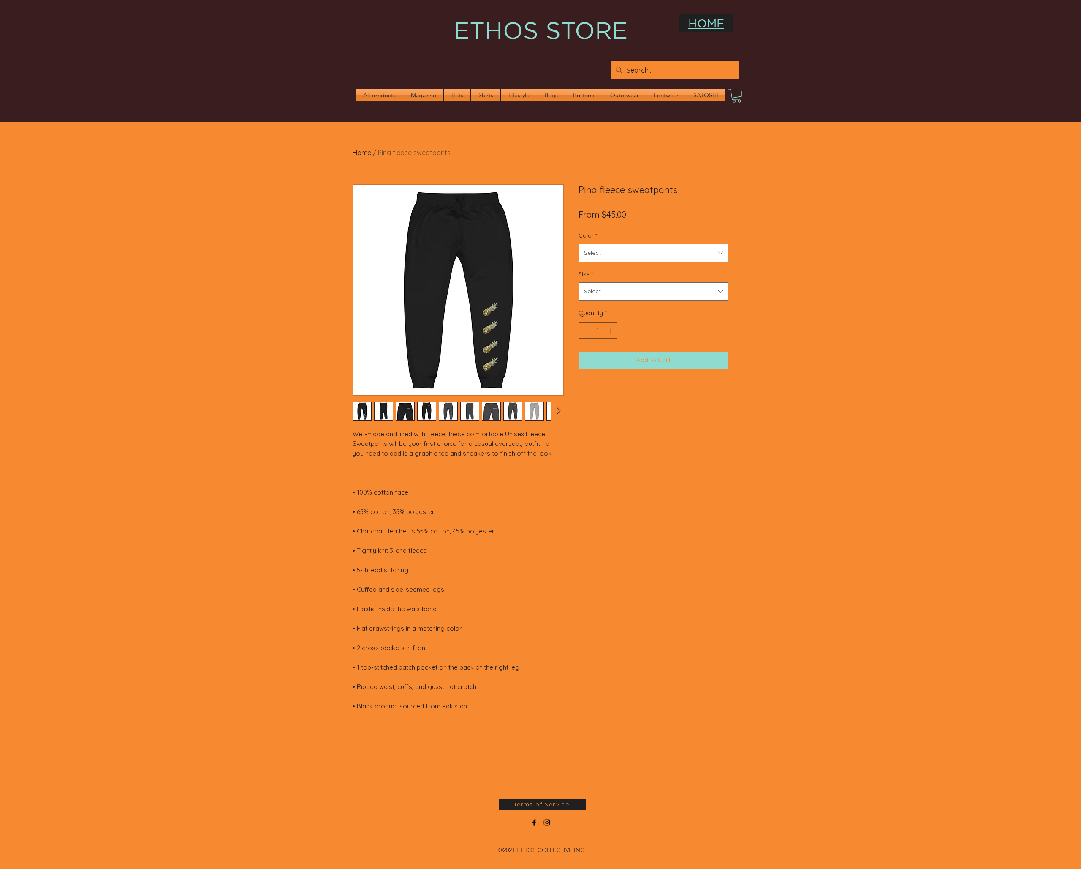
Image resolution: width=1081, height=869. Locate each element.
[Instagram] (547, 822)
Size (586, 274)
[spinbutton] (598, 331)
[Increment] (611, 331)
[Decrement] (585, 331)
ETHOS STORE (541, 30)
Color (588, 235)
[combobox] (653, 253)
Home (362, 152)
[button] (736, 96)
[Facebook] (534, 822)
